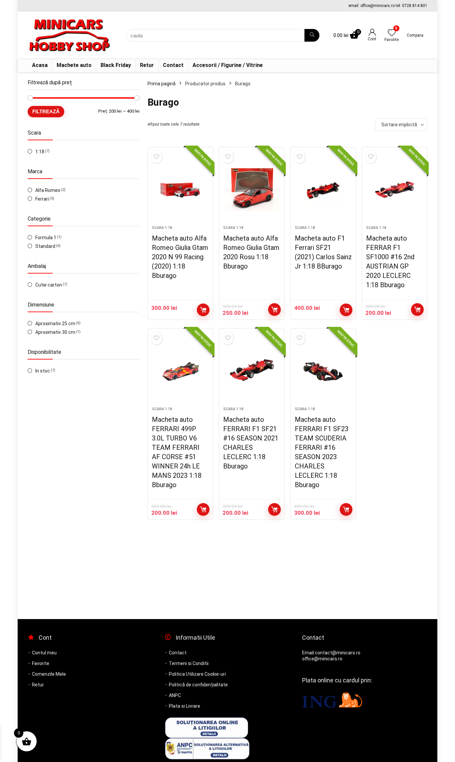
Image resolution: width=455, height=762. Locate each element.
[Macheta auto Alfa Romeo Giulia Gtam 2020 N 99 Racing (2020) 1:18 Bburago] (180, 190)
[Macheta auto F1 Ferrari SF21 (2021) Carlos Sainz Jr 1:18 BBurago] (323, 190)
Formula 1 (45, 237)
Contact (173, 65)
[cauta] (311, 35)
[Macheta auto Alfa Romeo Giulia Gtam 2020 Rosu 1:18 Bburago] (251, 190)
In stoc (42, 371)
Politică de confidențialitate (198, 684)
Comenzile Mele (49, 674)
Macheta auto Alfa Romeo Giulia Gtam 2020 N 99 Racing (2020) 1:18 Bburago (180, 257)
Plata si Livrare (184, 706)
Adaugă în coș (203, 310)
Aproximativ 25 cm (55, 323)
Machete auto (74, 65)
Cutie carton (48, 285)
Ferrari (42, 199)
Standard (45, 246)
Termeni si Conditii (189, 663)
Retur (147, 65)
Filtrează (46, 111)
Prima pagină (162, 83)
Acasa (40, 65)
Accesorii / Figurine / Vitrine (228, 65)
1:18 (39, 151)
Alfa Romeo (47, 190)
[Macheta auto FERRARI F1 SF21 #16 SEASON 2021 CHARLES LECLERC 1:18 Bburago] (251, 371)
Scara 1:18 (162, 228)
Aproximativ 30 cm (55, 332)
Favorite (40, 663)
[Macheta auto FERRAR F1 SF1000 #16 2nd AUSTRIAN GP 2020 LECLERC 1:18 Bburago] (394, 190)
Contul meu (44, 652)
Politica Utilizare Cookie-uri (197, 674)
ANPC (175, 695)
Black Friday (116, 65)
